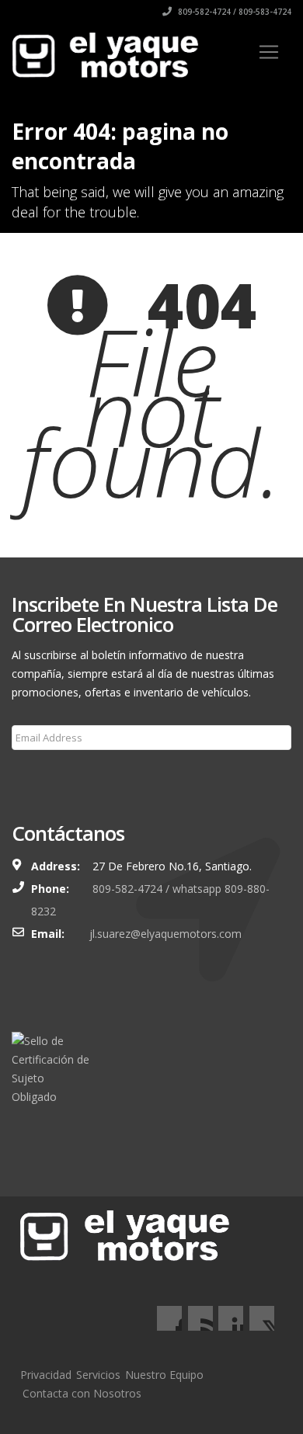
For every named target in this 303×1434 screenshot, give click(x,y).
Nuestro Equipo (164, 1374)
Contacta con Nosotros (82, 1393)
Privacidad (45, 1374)
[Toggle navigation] (269, 52)
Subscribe (45, 775)
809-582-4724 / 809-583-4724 (233, 11)
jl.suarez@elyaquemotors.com (165, 933)
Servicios (98, 1374)
